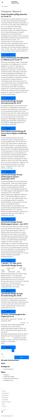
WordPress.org (8, 380)
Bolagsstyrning (6, 401)
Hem (2, 6)
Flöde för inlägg (9, 376)
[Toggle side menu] (2, 2)
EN (2, 410)
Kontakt (4, 406)
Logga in (6, 375)
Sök (2, 354)
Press (3, 404)
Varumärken (5, 393)
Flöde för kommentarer (11, 378)
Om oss (4, 391)
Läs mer (8, 54)
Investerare (5, 399)
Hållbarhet (5, 397)
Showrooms (5, 395)
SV (5, 410)
